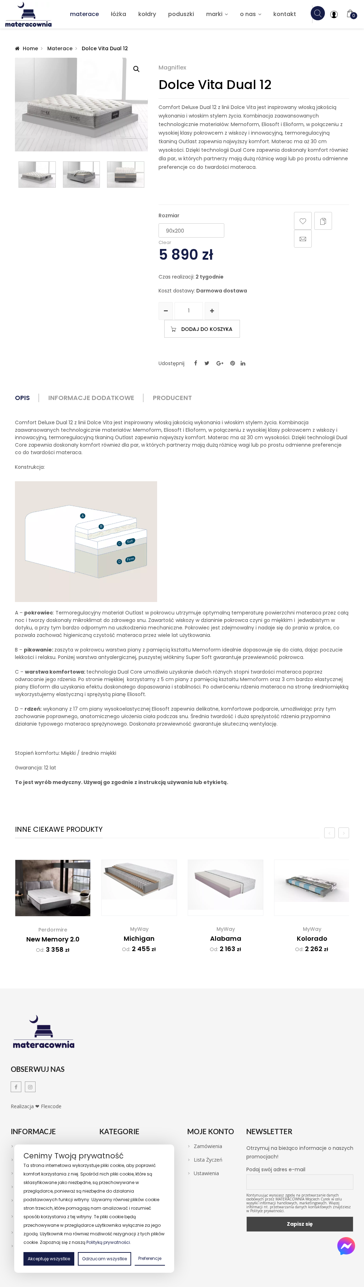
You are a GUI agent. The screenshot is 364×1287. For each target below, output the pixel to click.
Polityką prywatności (108, 1242)
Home (30, 48)
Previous (18, 174)
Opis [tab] (22, 398)
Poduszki (181, 14)
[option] (53, 912)
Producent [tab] (172, 398)
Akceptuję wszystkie (49, 1259)
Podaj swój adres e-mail (275, 1169)
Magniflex (172, 68)
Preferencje (149, 1258)
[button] (136, 69)
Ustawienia (206, 1173)
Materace (84, 14)
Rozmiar (169, 215)
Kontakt (284, 14)
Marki (214, 14)
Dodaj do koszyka (206, 329)
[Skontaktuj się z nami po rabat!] (346, 1246)
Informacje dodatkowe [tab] (91, 398)
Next (144, 174)
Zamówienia (208, 1146)
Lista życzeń (208, 1159)
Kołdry (147, 14)
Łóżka (118, 14)
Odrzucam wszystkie (104, 1259)
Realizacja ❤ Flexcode (36, 1106)
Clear (165, 242)
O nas (248, 14)
